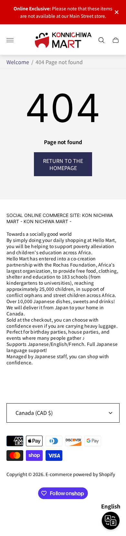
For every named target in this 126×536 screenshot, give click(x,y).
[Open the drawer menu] (10, 40)
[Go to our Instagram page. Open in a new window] (13, 379)
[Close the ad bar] (116, 12)
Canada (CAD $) (34, 412)
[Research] (101, 40)
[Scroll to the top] (63, 516)
